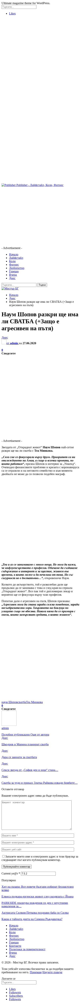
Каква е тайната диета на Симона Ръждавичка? (32, 919)
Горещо (14, 271)
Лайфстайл (16, 257)
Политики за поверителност (27, 949)
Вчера (13, 274)
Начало (13, 254)
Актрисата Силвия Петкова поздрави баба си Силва (35, 912)
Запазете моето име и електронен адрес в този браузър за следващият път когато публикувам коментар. (40, 858)
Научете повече (52, 972)
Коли (12, 261)
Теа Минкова (34, 702)
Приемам (36, 972)
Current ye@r (11, 873)
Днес (12, 278)
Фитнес (14, 264)
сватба (22, 702)
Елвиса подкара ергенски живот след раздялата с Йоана (37, 896)
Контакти (15, 945)
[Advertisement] (40, 58)
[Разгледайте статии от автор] (9, 724)
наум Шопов (10, 702)
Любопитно (16, 268)
